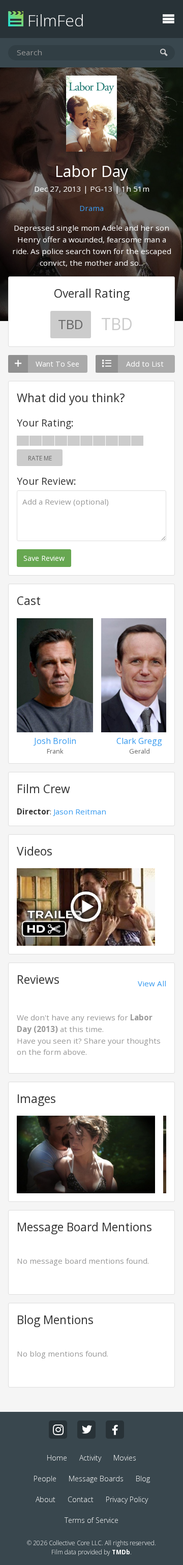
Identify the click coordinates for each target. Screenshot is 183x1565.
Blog (143, 1478)
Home (57, 1458)
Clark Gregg (139, 740)
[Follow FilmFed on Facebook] (115, 1429)
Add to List (145, 364)
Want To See (57, 364)
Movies (124, 1458)
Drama (91, 208)
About (45, 1499)
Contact (81, 1499)
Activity (90, 1458)
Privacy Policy (127, 1499)
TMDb (121, 1552)
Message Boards (96, 1478)
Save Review (44, 558)
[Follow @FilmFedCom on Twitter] (86, 1429)
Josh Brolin (55, 740)
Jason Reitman (79, 811)
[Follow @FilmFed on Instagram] (58, 1429)
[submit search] (164, 53)
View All (152, 983)
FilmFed (53, 20)
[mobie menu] (168, 17)
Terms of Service (91, 1520)
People (45, 1478)
